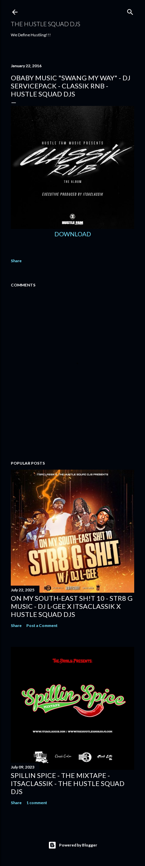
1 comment (36, 802)
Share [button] (16, 260)
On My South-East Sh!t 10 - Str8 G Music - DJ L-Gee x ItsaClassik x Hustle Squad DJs (72, 606)
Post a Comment (42, 625)
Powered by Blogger (78, 845)
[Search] (130, 10)
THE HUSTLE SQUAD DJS (45, 24)
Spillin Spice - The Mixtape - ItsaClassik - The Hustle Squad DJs (67, 783)
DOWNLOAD (72, 234)
